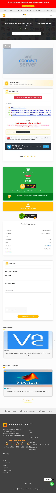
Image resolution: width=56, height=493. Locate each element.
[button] (55, 341)
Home (6, 10)
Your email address (10, 283)
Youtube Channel (33, 447)
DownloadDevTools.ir (22, 132)
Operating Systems (7, 470)
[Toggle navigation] (51, 15)
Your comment (9, 291)
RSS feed (20, 10)
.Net (4, 458)
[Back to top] (52, 489)
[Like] (8, 46)
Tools (26, 29)
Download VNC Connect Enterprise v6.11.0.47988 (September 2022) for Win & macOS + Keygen (28, 354)
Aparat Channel (32, 449)
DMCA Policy (32, 442)
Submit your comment (28, 316)
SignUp (32, 10)
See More (28, 400)
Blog (30, 430)
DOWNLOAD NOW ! (28, 208)
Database (5, 465)
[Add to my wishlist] (5, 46)
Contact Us (13, 10)
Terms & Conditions (33, 437)
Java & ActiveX (6, 463)
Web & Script (6, 472)
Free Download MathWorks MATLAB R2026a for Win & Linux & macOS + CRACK (28, 391)
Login (27, 10)
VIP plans (33, 139)
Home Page (8, 252)
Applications (33, 29)
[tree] (28, 112)
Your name (8, 275)
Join (46, 147)
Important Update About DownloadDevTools (39, 444)
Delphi (4, 460)
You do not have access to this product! (28, 97)
